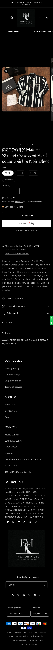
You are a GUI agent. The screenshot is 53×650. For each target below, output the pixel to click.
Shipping (19, 201)
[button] (6, 18)
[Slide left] (20, 144)
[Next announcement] (48, 3)
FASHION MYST (21, 633)
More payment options (26, 230)
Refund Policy (12, 374)
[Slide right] (32, 144)
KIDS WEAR (11, 447)
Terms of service (19, 640)
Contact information (28, 644)
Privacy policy (37, 636)
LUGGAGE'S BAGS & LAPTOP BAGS (23, 459)
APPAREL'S (11, 453)
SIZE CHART (9, 322)
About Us (10, 404)
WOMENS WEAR (14, 441)
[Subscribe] (44, 584)
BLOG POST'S (12, 465)
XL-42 (34, 174)
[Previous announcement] (5, 3)
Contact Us (11, 411)
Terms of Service (13, 387)
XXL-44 (10, 180)
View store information (17, 253)
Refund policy (22, 636)
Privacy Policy (12, 368)
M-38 (8, 173)
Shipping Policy (13, 380)
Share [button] (8, 333)
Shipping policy (36, 640)
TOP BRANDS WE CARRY (18, 472)
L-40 (21, 174)
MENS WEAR (12, 434)
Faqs (7, 417)
